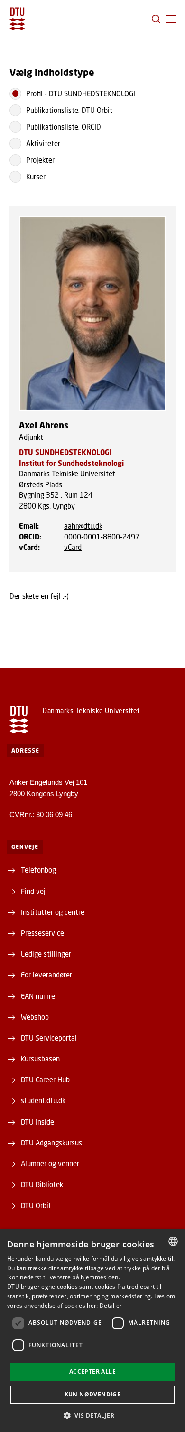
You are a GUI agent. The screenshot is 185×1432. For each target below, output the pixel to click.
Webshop (35, 1017)
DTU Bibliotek (42, 1184)
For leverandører (46, 974)
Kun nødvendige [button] (93, 1394)
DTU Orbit (36, 1205)
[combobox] (173, 1241)
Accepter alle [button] (92, 1371)
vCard (73, 547)
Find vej (33, 891)
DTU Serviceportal (49, 1037)
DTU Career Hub (45, 1079)
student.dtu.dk (43, 1100)
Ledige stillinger (46, 953)
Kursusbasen (40, 1058)
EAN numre (38, 996)
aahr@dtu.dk (83, 525)
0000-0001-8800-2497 (101, 536)
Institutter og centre (52, 912)
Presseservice (42, 933)
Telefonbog (38, 869)
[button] (171, 19)
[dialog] (92, 1330)
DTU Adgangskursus (51, 1142)
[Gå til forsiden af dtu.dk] (17, 18)
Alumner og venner (50, 1163)
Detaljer (111, 1306)
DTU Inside (37, 1121)
